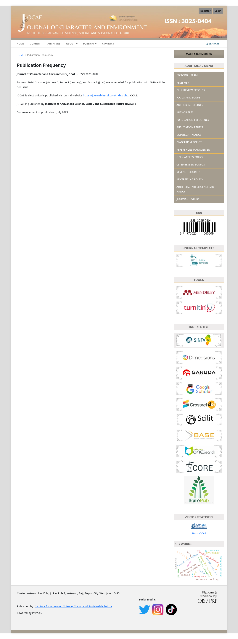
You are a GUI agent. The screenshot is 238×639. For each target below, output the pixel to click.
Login (218, 10)
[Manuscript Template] (199, 260)
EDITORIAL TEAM (187, 75)
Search (213, 43)
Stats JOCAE (199, 533)
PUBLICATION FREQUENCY (192, 120)
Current (36, 43)
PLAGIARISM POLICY (189, 142)
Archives (53, 43)
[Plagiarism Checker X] (199, 307)
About (70, 43)
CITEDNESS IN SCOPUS (190, 164)
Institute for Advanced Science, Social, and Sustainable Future (73, 606)
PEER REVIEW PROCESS (190, 90)
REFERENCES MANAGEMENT (194, 149)
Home (20, 43)
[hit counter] (199, 525)
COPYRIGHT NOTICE (188, 134)
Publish (88, 43)
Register (205, 10)
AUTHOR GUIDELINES (189, 105)
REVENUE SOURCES (188, 172)
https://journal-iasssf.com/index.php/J (106, 95)
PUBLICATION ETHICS (189, 127)
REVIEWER (182, 82)
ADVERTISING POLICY (189, 179)
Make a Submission (199, 53)
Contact (108, 43)
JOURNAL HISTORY (188, 199)
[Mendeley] (199, 292)
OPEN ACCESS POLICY (189, 157)
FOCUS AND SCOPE (188, 97)
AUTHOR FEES (185, 112)
